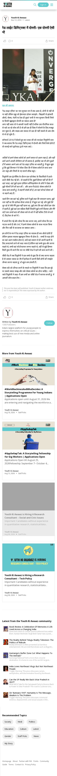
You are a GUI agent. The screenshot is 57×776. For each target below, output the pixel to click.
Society (8, 721)
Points (36, 761)
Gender (8, 736)
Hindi (20, 721)
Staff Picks (22, 736)
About (15, 761)
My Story (9, 743)
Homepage (7, 761)
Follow (49, 323)
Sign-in (43, 4)
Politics (32, 721)
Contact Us (19, 764)
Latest (36, 729)
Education (9, 729)
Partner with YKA (25, 761)
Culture (23, 729)
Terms (11, 764)
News (36, 736)
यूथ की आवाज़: (8, 105)
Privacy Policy (30, 764)
